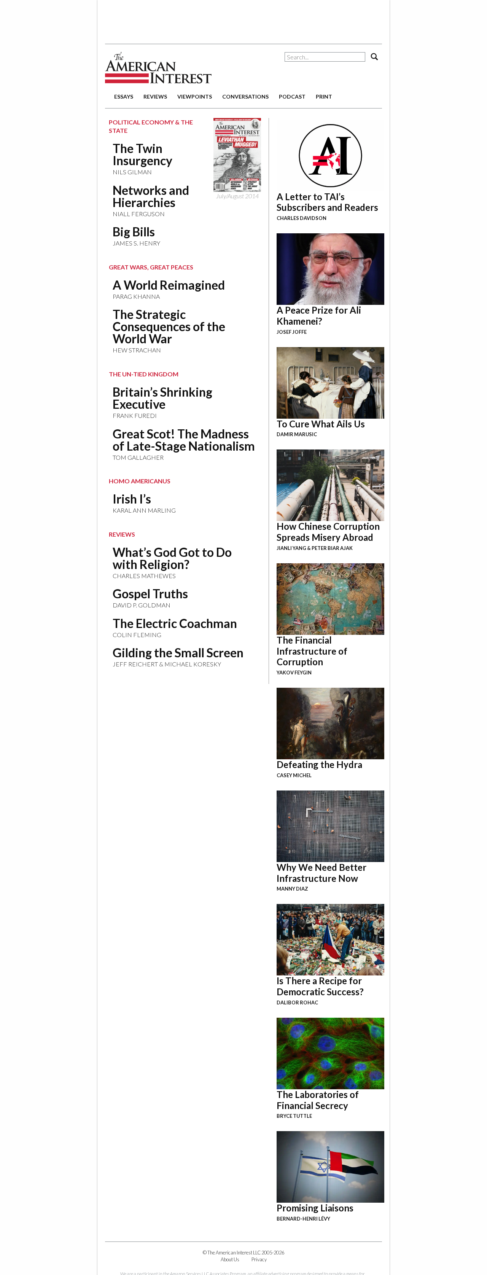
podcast (292, 96)
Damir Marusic (297, 434)
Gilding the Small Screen (178, 652)
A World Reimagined (169, 284)
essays (123, 96)
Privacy (259, 1259)
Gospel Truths (150, 593)
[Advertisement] (243, 19)
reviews (155, 96)
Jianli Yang (291, 548)
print (324, 96)
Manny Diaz (292, 889)
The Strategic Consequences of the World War (169, 326)
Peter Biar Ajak (332, 548)
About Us (230, 1259)
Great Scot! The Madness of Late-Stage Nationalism (184, 439)
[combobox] (325, 57)
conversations (245, 96)
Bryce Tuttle (294, 1116)
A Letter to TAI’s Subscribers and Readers (327, 202)
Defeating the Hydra (319, 764)
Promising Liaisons (315, 1207)
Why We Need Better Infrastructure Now (321, 873)
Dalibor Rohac (297, 1002)
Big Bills (134, 231)
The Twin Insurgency (142, 154)
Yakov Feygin (294, 672)
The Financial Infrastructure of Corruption (312, 651)
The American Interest (158, 67)
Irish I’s (132, 498)
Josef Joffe (292, 332)
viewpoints (194, 96)
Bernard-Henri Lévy (303, 1219)
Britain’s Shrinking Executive (162, 397)
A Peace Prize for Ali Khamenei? (319, 315)
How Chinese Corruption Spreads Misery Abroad (328, 532)
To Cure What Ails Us (321, 423)
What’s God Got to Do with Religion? (172, 558)
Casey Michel (294, 775)
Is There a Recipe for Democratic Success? (320, 986)
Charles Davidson (301, 218)
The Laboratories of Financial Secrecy (318, 1100)
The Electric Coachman (175, 623)
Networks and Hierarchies (151, 196)
